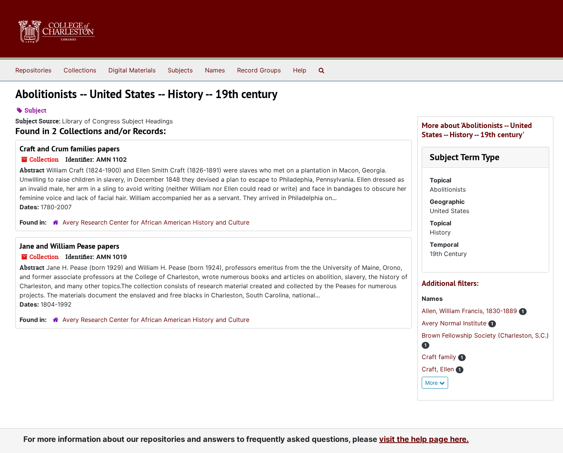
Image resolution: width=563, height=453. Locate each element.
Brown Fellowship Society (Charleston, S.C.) (485, 335)
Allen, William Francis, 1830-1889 (470, 311)
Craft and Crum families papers (69, 149)
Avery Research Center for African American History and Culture (155, 222)
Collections (80, 70)
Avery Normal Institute (455, 323)
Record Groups (259, 70)
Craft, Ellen (439, 369)
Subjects (180, 70)
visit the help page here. (424, 439)
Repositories (33, 70)
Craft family (440, 357)
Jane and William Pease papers (69, 246)
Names (215, 70)
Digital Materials (131, 70)
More (432, 382)
